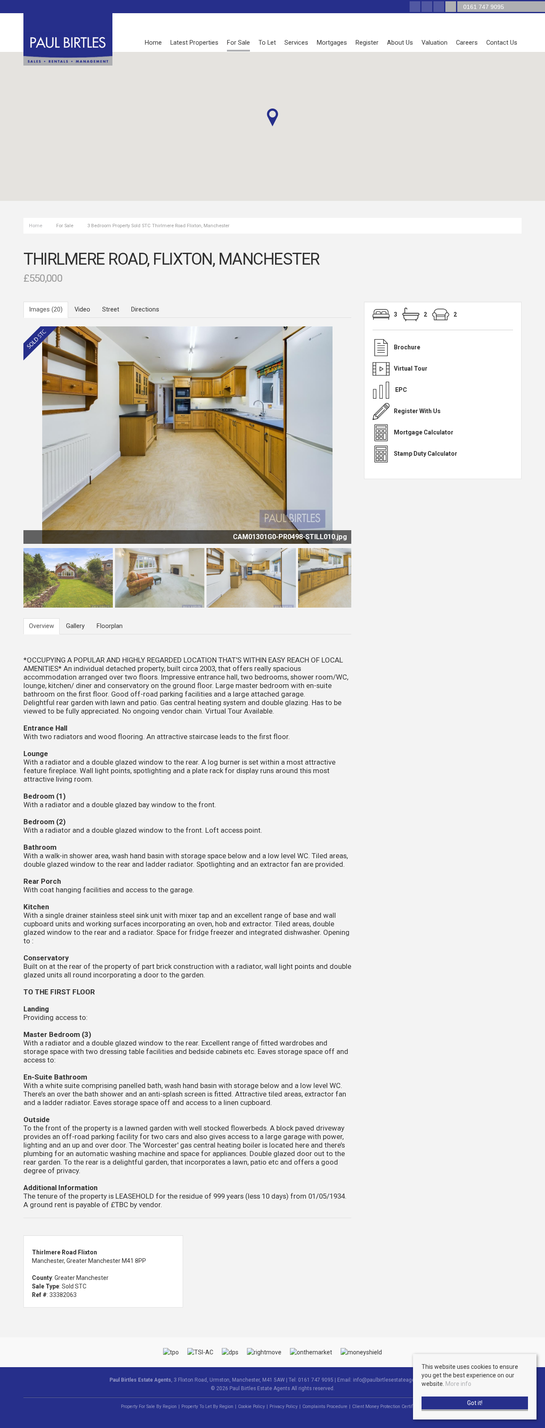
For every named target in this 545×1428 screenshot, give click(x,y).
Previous (10, 439)
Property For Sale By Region (149, 1406)
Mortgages (332, 42)
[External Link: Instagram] (439, 7)
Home (153, 42)
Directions (145, 309)
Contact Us (501, 42)
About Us (400, 42)
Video (82, 309)
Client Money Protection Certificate (387, 1406)
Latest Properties (194, 42)
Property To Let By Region (207, 1406)
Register (367, 42)
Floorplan (110, 626)
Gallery (75, 626)
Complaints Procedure (324, 1406)
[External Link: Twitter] (427, 7)
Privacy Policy (284, 1406)
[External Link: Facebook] (416, 7)
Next (368, 439)
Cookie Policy (251, 1406)
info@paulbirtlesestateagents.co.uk (394, 1380)
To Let (267, 42)
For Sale (238, 42)
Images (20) (46, 309)
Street (110, 309)
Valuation (434, 42)
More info (458, 1383)
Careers (467, 42)
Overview (41, 626)
